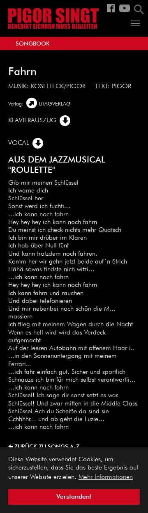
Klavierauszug (32, 120)
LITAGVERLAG (55, 104)
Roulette (31, 170)
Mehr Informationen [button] (106, 477)
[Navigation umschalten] (135, 23)
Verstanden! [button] (74, 497)
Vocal (18, 143)
